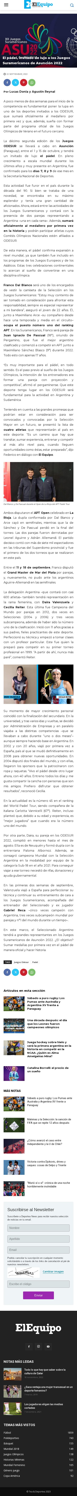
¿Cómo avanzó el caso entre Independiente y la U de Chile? (44, 1142)
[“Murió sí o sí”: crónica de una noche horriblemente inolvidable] (14, 1188)
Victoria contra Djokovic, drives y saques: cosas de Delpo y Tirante (46, 1163)
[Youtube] (48, 1346)
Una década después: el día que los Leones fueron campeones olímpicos (47, 1023)
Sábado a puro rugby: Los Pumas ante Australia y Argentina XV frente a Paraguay (46, 1003)
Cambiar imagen (53, 1271)
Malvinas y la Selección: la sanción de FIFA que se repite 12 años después (49, 1121)
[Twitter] (15, 82)
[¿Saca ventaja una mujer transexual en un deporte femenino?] (12, 1391)
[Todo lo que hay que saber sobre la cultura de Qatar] (12, 1374)
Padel (35, 962)
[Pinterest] (23, 82)
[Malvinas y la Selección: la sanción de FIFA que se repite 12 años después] (14, 1125)
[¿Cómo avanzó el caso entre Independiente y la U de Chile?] (14, 1146)
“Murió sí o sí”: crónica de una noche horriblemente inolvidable (48, 1184)
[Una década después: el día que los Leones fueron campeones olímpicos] (14, 1025)
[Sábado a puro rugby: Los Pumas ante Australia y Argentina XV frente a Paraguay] (14, 1003)
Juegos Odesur (21, 962)
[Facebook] (7, 82)
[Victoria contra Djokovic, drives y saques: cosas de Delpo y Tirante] (14, 1167)
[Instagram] (38, 1346)
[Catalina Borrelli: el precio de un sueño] (14, 1073)
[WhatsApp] (31, 82)
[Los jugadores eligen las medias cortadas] (12, 1408)
